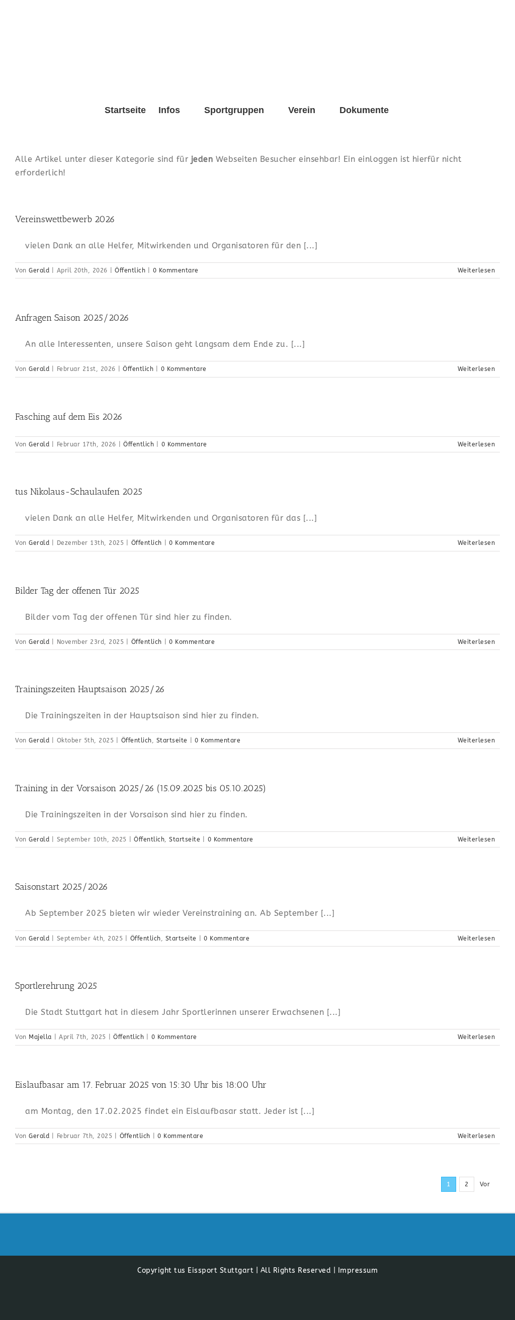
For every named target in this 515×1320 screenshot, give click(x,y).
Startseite (172, 740)
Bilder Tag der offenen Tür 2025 (77, 590)
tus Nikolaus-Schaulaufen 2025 (78, 491)
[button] (404, 110)
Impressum (358, 1270)
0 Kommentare (176, 270)
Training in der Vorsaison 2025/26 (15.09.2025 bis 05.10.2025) (140, 788)
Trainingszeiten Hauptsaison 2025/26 (90, 689)
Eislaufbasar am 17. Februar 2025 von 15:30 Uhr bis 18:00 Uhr (141, 1084)
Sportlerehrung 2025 (56, 985)
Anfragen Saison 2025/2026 (72, 317)
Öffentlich (130, 270)
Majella (40, 1037)
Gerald (39, 270)
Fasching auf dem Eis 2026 (69, 416)
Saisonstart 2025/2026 (61, 886)
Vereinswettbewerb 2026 (65, 219)
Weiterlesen (476, 270)
